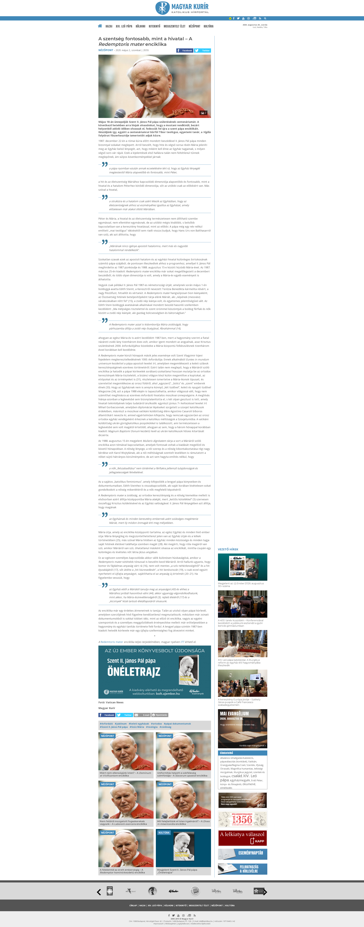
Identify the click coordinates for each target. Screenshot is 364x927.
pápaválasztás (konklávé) (233, 761)
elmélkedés (226, 787)
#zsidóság (165, 727)
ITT (183, 642)
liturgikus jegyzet (243, 772)
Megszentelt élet (174, 26)
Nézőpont (194, 26)
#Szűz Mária (137, 727)
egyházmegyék (240, 780)
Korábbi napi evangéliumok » (252, 745)
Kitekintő (154, 26)
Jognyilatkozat (183, 923)
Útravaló (224, 768)
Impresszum (159, 923)
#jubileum (121, 723)
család (237, 775)
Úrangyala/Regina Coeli (232, 765)
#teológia (152, 727)
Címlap (133, 905)
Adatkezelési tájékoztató (200, 923)
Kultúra (209, 26)
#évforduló (106, 723)
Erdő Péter (256, 780)
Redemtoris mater (112, 642)
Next (265, 892)
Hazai (109, 26)
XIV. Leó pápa (124, 26)
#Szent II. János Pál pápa (114, 727)
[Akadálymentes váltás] (230, 18)
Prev (99, 892)
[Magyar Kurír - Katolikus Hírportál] (182, 14)
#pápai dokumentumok (177, 723)
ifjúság (259, 765)
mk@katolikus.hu (206, 921)
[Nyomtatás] (159, 716)
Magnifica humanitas (242, 768)
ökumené (249, 784)
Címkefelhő (226, 753)
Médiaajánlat (170, 923)
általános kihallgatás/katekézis (236, 758)
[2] (154, 117)
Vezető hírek (228, 549)
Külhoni (140, 26)
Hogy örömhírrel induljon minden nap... (238, 718)
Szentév (251, 765)
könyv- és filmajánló (230, 784)
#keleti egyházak (139, 723)
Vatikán (252, 761)
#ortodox (156, 723)
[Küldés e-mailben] (142, 716)
